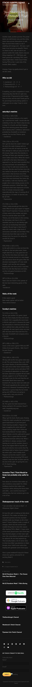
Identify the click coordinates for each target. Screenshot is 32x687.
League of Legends (10, 566)
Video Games (7, 562)
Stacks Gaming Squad (13, 2)
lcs (5, 566)
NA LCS (16, 566)
